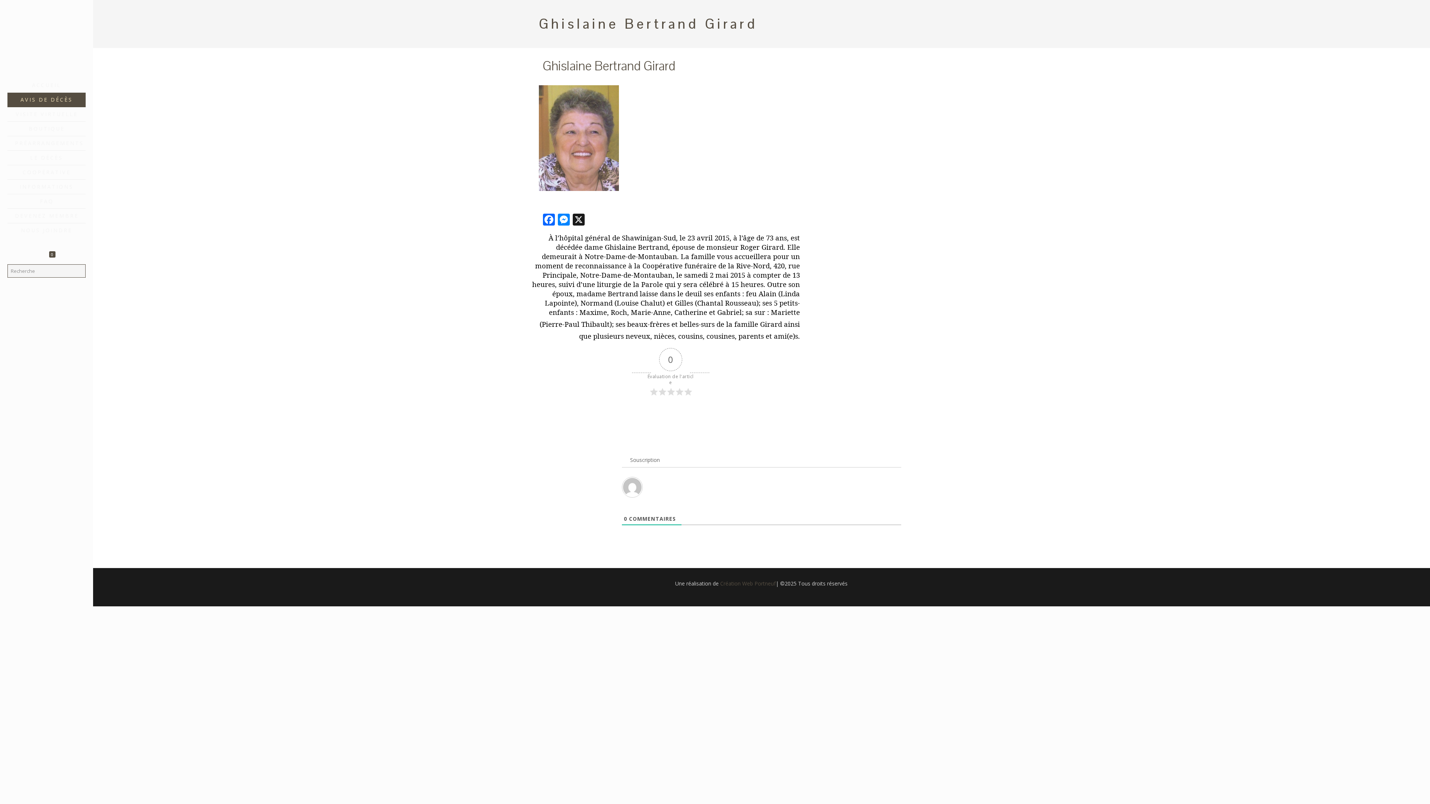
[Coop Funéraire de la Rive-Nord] (46, 39)
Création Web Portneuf (748, 583)
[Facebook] (47, 793)
